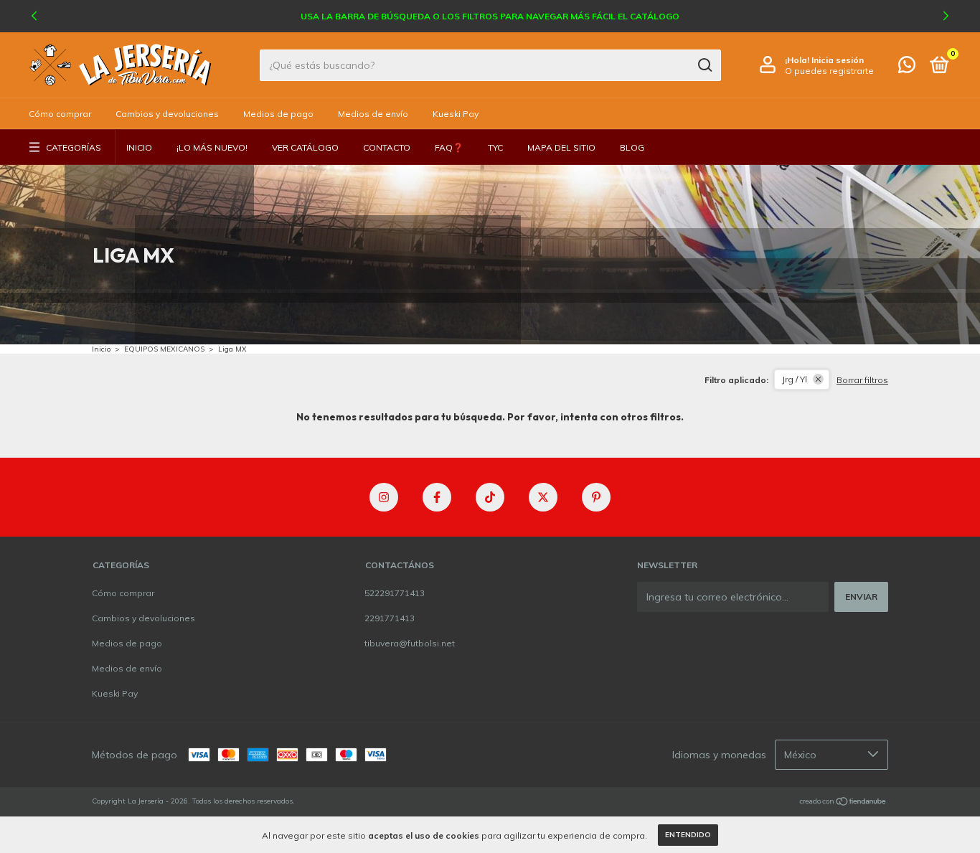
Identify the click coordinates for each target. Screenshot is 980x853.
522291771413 (394, 593)
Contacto (386, 147)
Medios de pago (278, 113)
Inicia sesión (837, 60)
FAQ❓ (449, 147)
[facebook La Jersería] (437, 497)
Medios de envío (373, 113)
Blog (632, 147)
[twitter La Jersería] (543, 497)
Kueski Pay (456, 113)
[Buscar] (704, 65)
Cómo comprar (60, 113)
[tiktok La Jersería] (490, 497)
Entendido (688, 834)
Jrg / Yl (794, 379)
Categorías (73, 147)
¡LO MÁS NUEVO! (212, 147)
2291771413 (389, 618)
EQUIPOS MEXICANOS (164, 349)
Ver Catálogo (305, 147)
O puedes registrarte (829, 70)
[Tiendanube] (843, 802)
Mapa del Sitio (561, 147)
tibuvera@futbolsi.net (409, 643)
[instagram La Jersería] (383, 497)
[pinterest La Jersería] (596, 497)
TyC (495, 147)
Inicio (139, 147)
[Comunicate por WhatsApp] (907, 67)
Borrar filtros (862, 379)
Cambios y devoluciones (167, 113)
